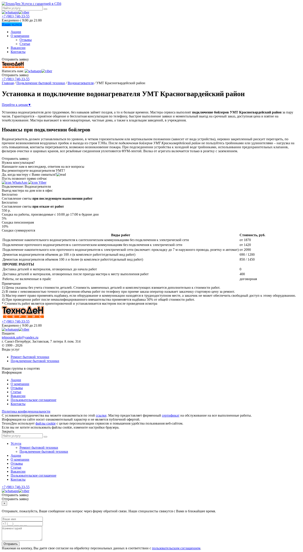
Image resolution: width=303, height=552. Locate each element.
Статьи (25, 44)
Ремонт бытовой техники (30, 357)
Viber (42, 182)
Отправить (11, 544)
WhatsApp (19, 182)
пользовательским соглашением (176, 548)
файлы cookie (45, 423)
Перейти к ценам (16, 105)
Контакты (18, 52)
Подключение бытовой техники (35, 361)
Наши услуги (12, 24)
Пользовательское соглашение (33, 400)
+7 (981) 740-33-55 (16, 16)
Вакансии (18, 48)
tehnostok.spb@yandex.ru (20, 337)
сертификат (170, 415)
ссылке (101, 415)
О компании (20, 36)
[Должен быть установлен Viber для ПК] (24, 12)
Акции (16, 32)
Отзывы (26, 40)
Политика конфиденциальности (26, 411)
